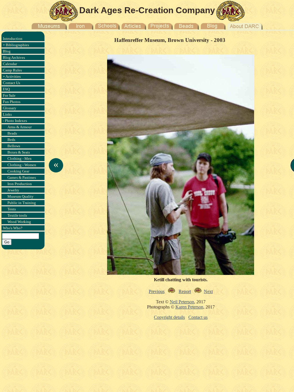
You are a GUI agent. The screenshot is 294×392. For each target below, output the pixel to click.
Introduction (12, 38)
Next (208, 291)
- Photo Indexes (15, 121)
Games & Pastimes (21, 177)
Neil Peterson (182, 301)
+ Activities (12, 76)
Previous (157, 291)
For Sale (9, 95)
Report (185, 291)
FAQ (6, 89)
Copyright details (169, 317)
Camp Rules (12, 70)
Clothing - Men (19, 158)
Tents (11, 209)
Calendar (10, 64)
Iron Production (19, 184)
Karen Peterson (189, 306)
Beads (12, 133)
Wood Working (19, 222)
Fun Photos (11, 102)
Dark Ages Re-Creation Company (147, 10)
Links (7, 114)
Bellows (13, 146)
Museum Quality (20, 196)
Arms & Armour (19, 127)
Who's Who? (12, 228)
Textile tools (17, 215)
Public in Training (21, 203)
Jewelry (13, 190)
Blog (7, 51)
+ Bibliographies (16, 45)
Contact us (198, 317)
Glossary (9, 108)
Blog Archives (14, 57)
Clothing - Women (21, 165)
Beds (11, 139)
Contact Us (11, 83)
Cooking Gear (18, 171)
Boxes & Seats (18, 152)
